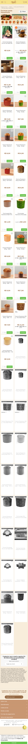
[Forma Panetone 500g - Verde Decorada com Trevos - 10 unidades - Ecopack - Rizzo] (20, 248)
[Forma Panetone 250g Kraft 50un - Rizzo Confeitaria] (20, 447)
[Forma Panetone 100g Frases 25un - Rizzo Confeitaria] (20, 384)
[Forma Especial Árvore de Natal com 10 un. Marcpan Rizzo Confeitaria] (7, 574)
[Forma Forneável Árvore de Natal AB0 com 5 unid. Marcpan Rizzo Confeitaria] (7, 43)
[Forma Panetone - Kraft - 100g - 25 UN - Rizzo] (20, 479)
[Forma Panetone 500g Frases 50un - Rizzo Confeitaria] (7, 384)
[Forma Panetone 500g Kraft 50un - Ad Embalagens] (7, 447)
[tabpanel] (14, 19)
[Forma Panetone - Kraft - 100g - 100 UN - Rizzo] (7, 479)
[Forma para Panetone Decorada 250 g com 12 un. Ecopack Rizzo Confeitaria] (20, 214)
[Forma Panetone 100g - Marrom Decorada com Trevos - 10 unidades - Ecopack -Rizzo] (20, 283)
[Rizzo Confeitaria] (13, 2)
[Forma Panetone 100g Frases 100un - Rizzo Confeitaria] (20, 351)
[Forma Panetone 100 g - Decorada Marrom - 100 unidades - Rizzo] (7, 416)
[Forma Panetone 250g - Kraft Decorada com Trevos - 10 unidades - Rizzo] (7, 248)
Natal (10, 6)
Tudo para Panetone (19, 6)
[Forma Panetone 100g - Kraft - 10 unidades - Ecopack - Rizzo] (20, 77)
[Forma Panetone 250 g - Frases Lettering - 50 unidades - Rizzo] (7, 638)
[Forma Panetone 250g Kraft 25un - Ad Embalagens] (7, 351)
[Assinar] (21, 664)
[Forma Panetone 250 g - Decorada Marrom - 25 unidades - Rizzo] (20, 416)
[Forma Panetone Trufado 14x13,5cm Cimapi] (20, 43)
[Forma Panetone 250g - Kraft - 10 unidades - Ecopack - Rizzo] (7, 317)
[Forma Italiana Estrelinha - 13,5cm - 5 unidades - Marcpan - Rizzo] (20, 574)
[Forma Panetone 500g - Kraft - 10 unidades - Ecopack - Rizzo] (7, 283)
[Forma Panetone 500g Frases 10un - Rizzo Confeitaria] (7, 511)
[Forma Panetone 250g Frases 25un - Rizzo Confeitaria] (20, 180)
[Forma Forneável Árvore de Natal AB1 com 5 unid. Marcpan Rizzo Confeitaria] (7, 543)
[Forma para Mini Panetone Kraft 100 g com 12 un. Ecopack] (7, 214)
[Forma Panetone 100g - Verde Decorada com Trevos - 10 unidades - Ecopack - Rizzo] (20, 111)
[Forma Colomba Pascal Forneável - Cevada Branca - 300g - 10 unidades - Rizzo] (20, 543)
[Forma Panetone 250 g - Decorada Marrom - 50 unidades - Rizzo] (20, 317)
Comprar (9, 58)
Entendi (14, 743)
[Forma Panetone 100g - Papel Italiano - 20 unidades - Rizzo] (7, 77)
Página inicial (4, 6)
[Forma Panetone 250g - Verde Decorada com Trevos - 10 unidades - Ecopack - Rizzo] (20, 145)
